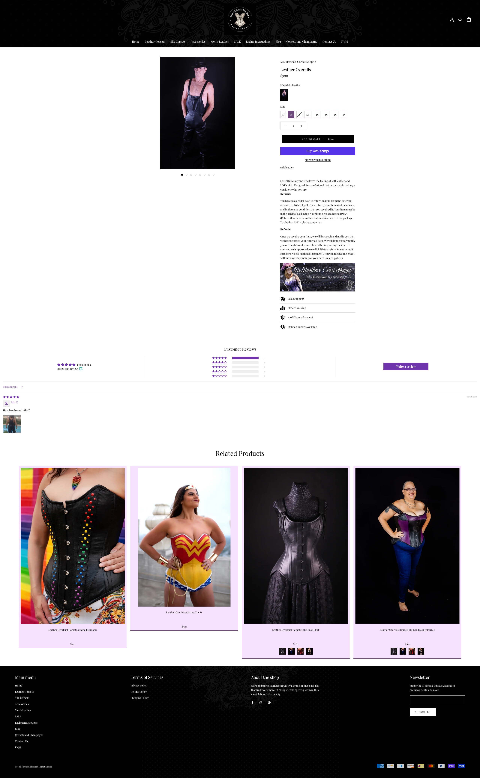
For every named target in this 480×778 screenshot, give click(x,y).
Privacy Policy (139, 685)
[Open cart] (469, 19)
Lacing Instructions (258, 41)
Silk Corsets (177, 41)
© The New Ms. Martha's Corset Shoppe (33, 766)
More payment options (318, 159)
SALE (237, 41)
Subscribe (423, 711)
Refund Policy (139, 691)
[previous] (12, 558)
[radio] (284, 95)
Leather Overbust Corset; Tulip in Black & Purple (407, 629)
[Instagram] (261, 702)
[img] (11, 397)
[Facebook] (252, 702)
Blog (278, 41)
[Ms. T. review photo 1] (12, 424)
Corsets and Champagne (301, 41)
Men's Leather (220, 41)
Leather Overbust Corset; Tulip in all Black (296, 629)
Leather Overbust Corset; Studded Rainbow (72, 629)
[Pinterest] (269, 702)
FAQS (344, 41)
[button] (219, 358)
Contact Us (329, 41)
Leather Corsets (155, 41)
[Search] (460, 19)
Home (136, 41)
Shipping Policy (140, 698)
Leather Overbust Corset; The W (184, 612)
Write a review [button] (406, 366)
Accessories (198, 41)
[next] (468, 558)
